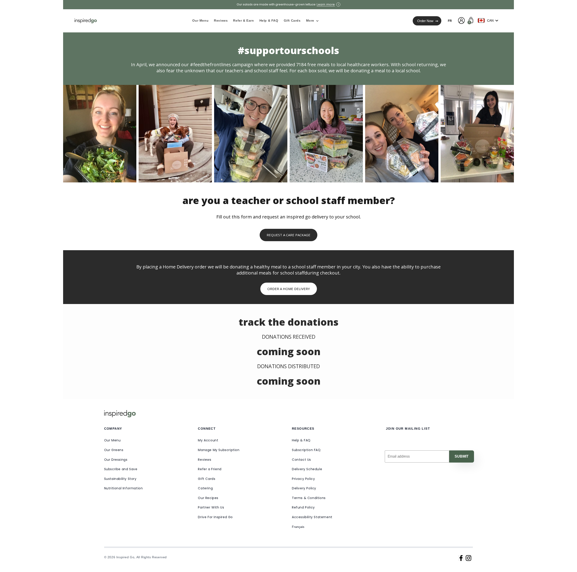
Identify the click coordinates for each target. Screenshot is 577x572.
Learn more (326, 4)
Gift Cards (206, 479)
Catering (205, 488)
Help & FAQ (301, 440)
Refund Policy (303, 507)
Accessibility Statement (312, 517)
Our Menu (112, 440)
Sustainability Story (120, 479)
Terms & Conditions (309, 498)
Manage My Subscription (218, 450)
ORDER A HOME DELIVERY (288, 288)
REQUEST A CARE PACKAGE (288, 235)
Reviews (204, 459)
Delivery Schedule (307, 469)
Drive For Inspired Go (215, 517)
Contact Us (301, 459)
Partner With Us (211, 507)
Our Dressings (116, 459)
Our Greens (114, 450)
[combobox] (489, 20)
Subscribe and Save (120, 469)
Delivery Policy (304, 488)
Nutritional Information (123, 488)
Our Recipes (208, 498)
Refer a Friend (209, 469)
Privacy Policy (303, 479)
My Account (208, 440)
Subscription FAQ (306, 450)
